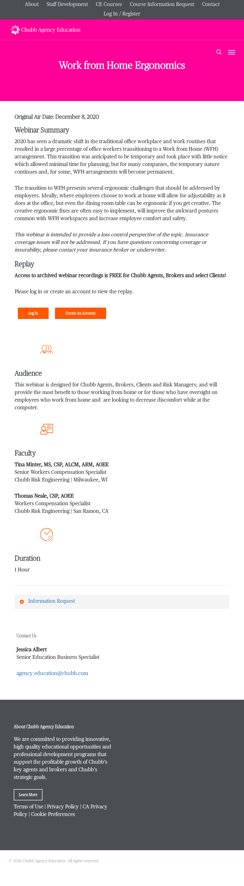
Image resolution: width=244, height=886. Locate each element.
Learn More (28, 795)
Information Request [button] (51, 601)
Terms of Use (28, 807)
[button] (231, 52)
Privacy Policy (63, 807)
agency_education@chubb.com (52, 673)
